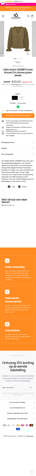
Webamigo (30, 436)
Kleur (18, 103)
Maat (18, 94)
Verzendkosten (16, 84)
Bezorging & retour (8, 142)
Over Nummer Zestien (17, 413)
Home (18, 62)
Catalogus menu (17, 402)
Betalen (4, 148)
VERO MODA (18, 66)
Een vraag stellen (7, 154)
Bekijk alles (7, 205)
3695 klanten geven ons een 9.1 (16, 131)
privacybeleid (18, 395)
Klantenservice (17, 408)
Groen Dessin (18, 107)
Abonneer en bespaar (17, 419)
